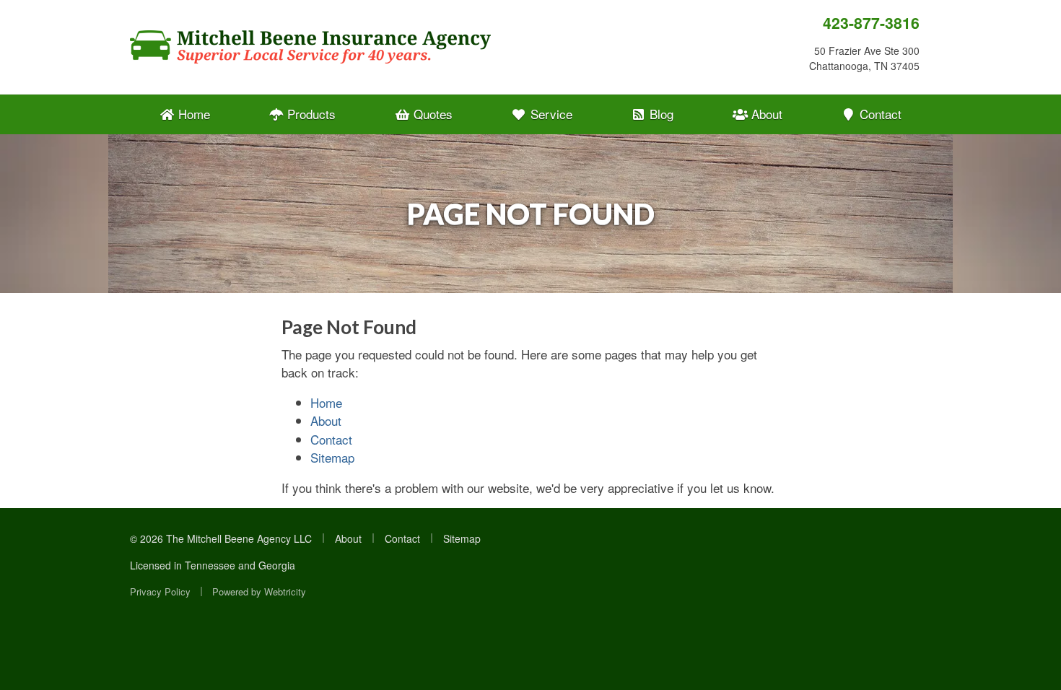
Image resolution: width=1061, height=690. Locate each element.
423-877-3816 (871, 23)
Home (192, 114)
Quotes (431, 114)
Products (310, 114)
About (765, 114)
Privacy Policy (160, 591)
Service (549, 114)
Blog (659, 114)
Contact (878, 114)
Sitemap (332, 457)
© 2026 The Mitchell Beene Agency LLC (221, 538)
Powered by (259, 591)
